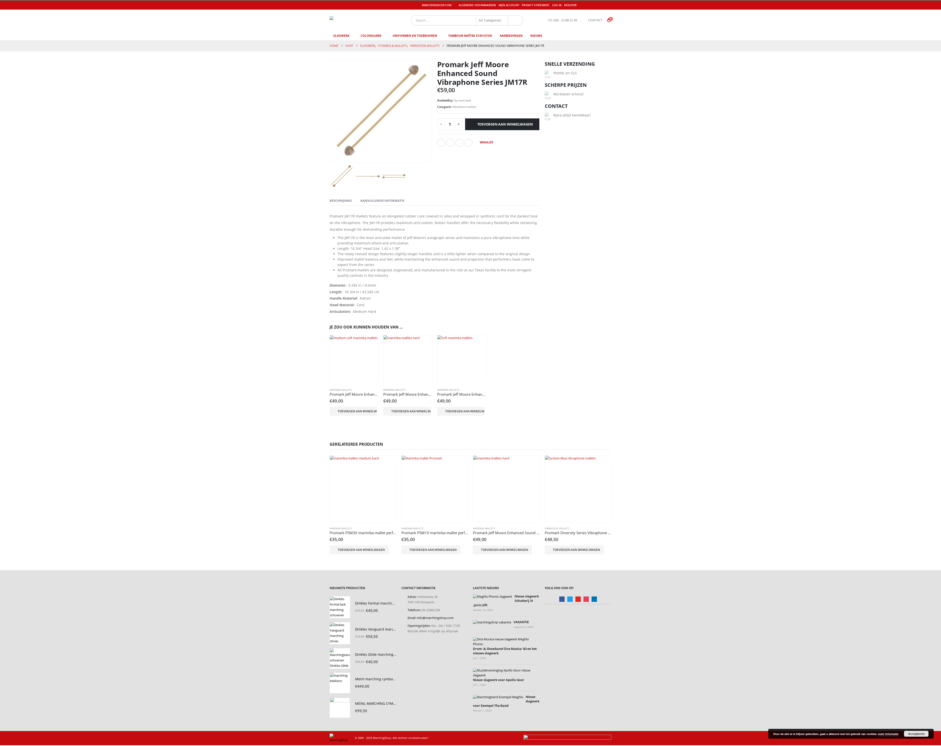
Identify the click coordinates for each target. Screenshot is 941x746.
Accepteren (916, 734)
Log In (557, 5)
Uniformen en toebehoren (415, 36)
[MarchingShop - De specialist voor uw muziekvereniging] (359, 20)
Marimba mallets (341, 390)
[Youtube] (601, 5)
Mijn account (509, 5)
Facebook (441, 143)
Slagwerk (341, 36)
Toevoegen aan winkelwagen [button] (357, 411)
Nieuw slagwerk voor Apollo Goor (498, 680)
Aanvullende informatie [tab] (382, 200)
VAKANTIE (521, 622)
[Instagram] (608, 5)
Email (468, 143)
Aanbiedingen (511, 36)
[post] (492, 596)
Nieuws (536, 36)
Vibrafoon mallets (464, 107)
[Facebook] (587, 5)
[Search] (515, 20)
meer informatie (888, 734)
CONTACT (595, 20)
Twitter (450, 143)
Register (570, 5)
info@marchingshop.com (435, 618)
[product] (354, 359)
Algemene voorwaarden (477, 5)
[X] (594, 5)
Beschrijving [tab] (341, 200)
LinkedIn (459, 143)
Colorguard (371, 36)
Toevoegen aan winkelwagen (505, 124)
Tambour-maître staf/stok (470, 36)
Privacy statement (536, 5)
